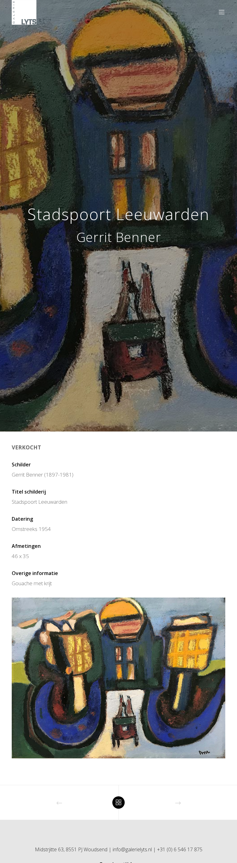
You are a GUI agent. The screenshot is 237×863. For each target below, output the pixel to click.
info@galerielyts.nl (132, 849)
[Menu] (219, 12)
